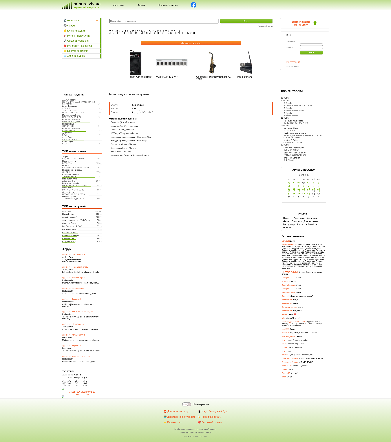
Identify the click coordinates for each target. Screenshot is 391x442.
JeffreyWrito (311, 224)
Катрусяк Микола (69, 242)
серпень (304, 175)
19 (298, 191)
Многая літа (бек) (71, 122)
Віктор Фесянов (69, 229)
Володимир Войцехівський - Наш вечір (128, 141)
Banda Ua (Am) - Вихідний (123, 122)
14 (308, 188)
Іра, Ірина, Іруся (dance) (74, 159)
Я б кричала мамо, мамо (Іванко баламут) (78, 103)
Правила (168, 5)
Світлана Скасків (69, 223)
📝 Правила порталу (209, 417)
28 (293, 183)
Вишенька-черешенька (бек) (76, 168)
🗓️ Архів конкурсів (74, 56)
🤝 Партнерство (173, 422)
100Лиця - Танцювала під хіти (124, 133)
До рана (66, 108)
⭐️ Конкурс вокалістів (76, 51)
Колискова (289, 130)
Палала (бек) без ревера (74, 185)
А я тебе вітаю (69, 139)
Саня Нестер (68, 238)
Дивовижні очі (290, 115)
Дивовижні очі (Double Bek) (297, 105)
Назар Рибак (67, 214)
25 (293, 194)
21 (308, 191)
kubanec (287, 227)
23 (318, 191)
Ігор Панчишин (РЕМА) (72, 226)
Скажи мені (68, 126)
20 (303, 191)
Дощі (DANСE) (68, 181)
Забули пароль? (293, 66)
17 (289, 191)
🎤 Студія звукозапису (76, 40)
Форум (141, 5)
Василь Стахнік (69, 232)
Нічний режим (201, 404)
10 (289, 188)
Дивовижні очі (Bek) (293, 110)
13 (303, 188)
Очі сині (66, 172)
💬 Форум (69, 25)
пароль (290, 47)
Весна (65, 144)
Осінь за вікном (291, 150)
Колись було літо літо (73, 190)
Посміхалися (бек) (71, 117)
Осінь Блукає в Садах (73, 113)
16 (318, 188)
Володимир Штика (293, 224)
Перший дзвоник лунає (295, 123)
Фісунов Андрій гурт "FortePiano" (76, 220)
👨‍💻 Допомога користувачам (179, 417)
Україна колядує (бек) (73, 199)
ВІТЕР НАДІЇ (288, 160)
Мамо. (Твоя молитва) (294, 155)
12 (298, 188)
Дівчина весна (69, 176)
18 (293, 191)
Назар (287, 218)
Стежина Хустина (292, 142)
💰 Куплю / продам (74, 30)
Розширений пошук (265, 26)
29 (298, 183)
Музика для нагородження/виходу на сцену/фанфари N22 (303, 136)
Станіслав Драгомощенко (305, 221)
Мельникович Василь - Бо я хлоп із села (130, 155)
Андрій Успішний (69, 217)
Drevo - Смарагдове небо (122, 130)
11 (294, 188)
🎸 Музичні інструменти (77, 35)
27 (289, 183)
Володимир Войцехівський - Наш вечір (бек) (131, 137)
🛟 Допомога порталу (176, 411)
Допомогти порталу (191, 43)
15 (313, 188)
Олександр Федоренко (306, 218)
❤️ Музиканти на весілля (78, 46)
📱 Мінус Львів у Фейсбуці (213, 411)
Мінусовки (118, 5)
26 (298, 194)
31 (308, 183)
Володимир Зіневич (70, 235)
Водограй (67, 163)
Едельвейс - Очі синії (121, 152)
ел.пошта (291, 42)
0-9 (111, 30)
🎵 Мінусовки (71, 20)
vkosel (286, 221)
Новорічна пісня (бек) (73, 194)
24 (289, 194)
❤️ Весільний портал (210, 422)
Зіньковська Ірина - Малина (123, 144)
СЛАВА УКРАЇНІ (69, 130)
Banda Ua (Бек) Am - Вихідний (124, 126)
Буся (65, 135)
